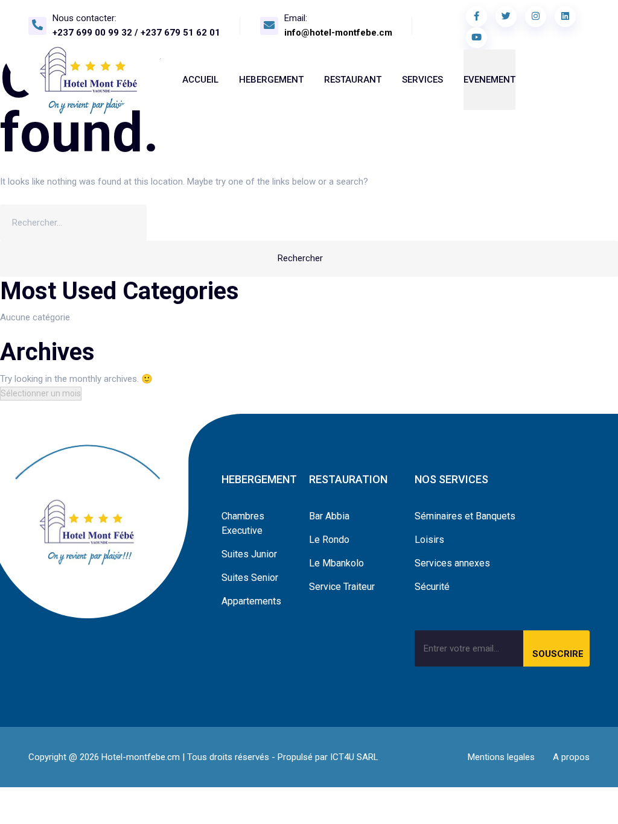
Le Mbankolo (336, 563)
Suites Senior (249, 577)
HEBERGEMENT (271, 79)
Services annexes (452, 563)
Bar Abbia (329, 516)
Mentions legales (501, 757)
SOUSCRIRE (558, 653)
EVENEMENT (489, 79)
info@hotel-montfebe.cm (338, 32)
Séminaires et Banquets (465, 516)
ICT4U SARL (354, 757)
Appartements (251, 601)
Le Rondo (329, 539)
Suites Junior (249, 554)
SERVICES (422, 79)
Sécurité (432, 586)
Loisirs (429, 539)
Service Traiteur (342, 586)
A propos (571, 757)
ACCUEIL (200, 79)
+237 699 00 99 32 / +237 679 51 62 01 (136, 32)
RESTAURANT (352, 79)
